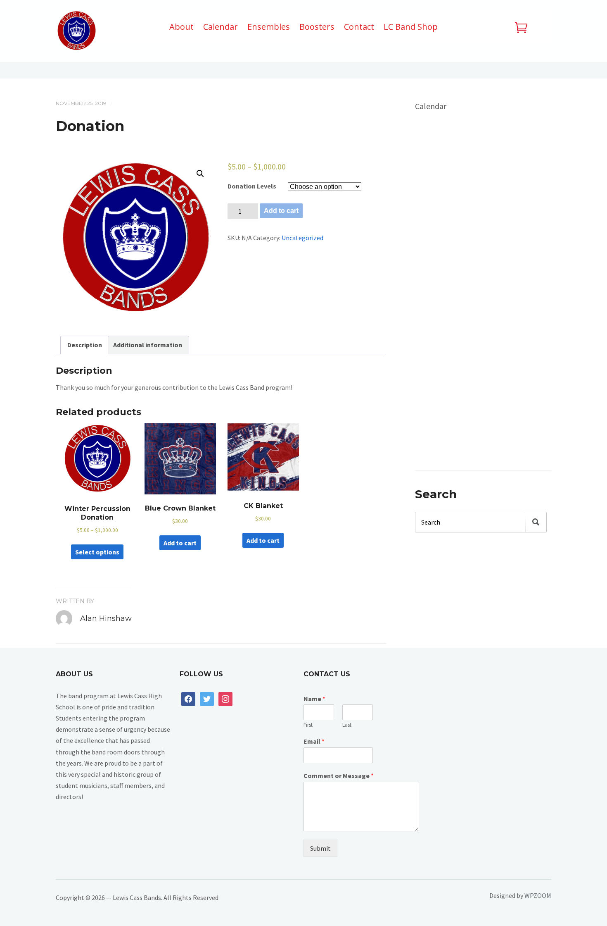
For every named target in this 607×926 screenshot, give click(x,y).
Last (346, 725)
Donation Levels (252, 186)
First (308, 725)
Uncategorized (302, 238)
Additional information (147, 345)
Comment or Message (339, 775)
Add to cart (281, 210)
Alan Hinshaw (106, 618)
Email (314, 741)
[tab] (84, 345)
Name (314, 698)
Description (84, 345)
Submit (320, 848)
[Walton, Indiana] (76, 33)
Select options (97, 552)
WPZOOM (537, 895)
